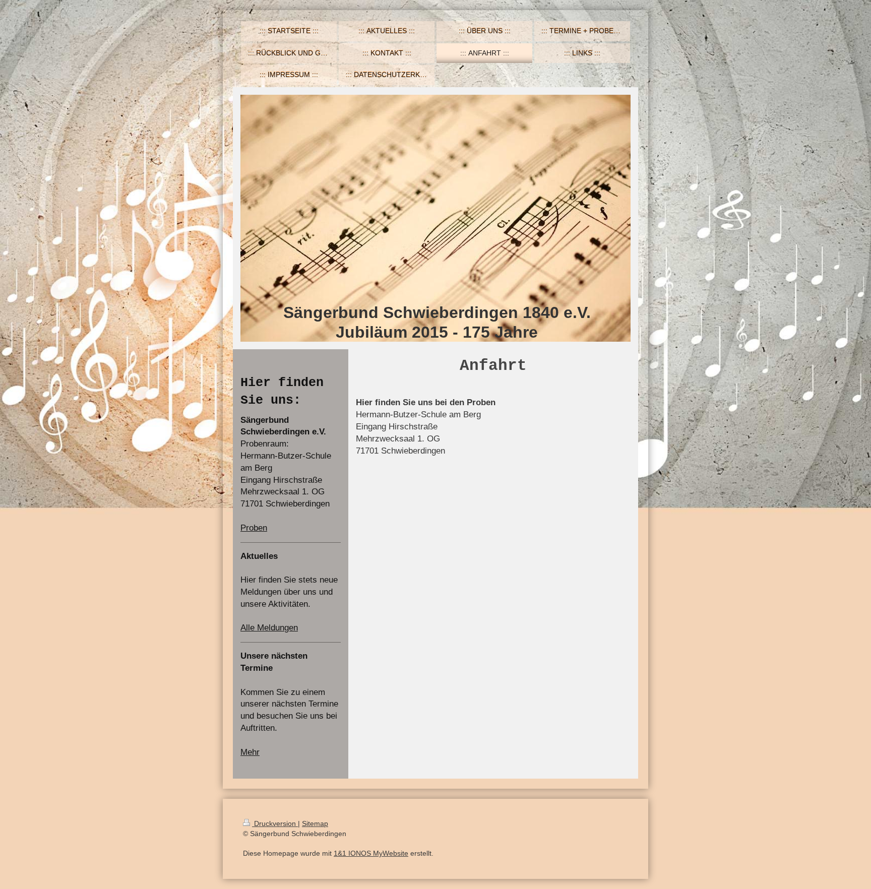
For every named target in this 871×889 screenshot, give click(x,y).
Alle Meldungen (269, 627)
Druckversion (275, 823)
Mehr (250, 752)
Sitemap (315, 823)
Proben (253, 528)
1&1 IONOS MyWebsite (371, 853)
